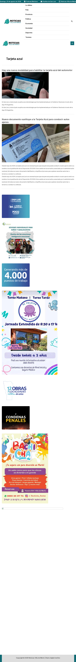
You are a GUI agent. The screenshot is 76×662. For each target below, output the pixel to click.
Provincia (28, 14)
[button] (72, 21)
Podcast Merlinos (32, 1)
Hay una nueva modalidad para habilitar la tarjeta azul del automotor (37, 70)
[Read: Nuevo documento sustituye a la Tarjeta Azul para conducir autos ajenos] (36, 143)
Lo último (28, 5)
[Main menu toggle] (72, 43)
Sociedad (28, 28)
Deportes (28, 33)
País (27, 10)
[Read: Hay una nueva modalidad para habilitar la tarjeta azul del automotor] (25, 85)
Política (28, 19)
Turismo (28, 37)
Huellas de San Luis (49, 1)
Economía (29, 23)
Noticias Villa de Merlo (68, 1)
